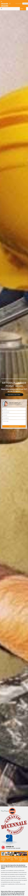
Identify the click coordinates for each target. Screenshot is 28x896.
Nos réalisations (14, 394)
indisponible (4, 3)
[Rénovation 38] (4, 9)
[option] (14, 448)
